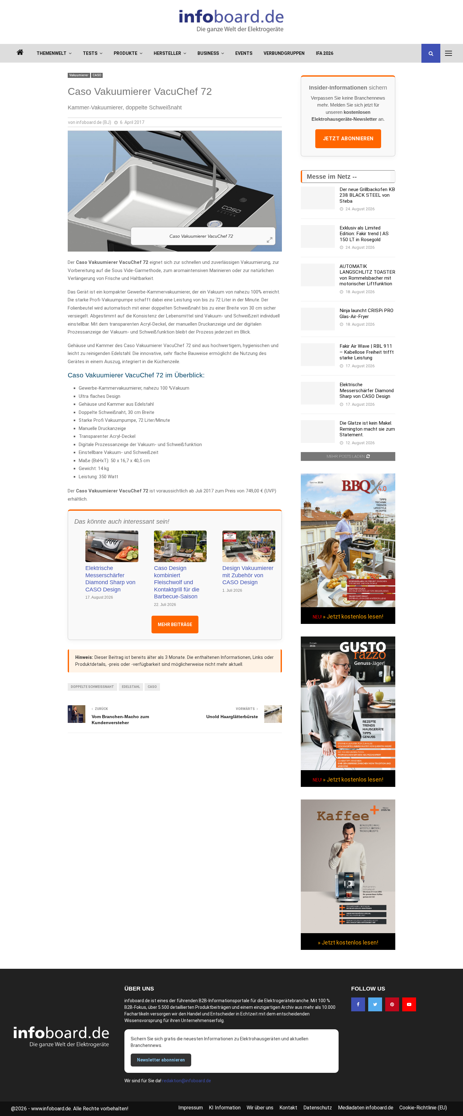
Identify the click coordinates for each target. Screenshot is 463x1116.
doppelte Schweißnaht (92, 687)
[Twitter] (375, 1004)
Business (208, 53)
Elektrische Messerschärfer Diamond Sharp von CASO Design (110, 579)
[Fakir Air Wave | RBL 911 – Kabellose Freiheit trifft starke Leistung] (318, 354)
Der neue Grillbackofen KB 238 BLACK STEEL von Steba (367, 195)
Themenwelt (51, 53)
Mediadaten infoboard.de (365, 1108)
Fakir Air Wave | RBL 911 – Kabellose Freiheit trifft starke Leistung (367, 352)
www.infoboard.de (51, 1109)
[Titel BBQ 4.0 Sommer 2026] (348, 605)
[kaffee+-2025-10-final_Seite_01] (348, 931)
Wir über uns (260, 1108)
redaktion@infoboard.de (186, 1080)
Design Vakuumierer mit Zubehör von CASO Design (247, 575)
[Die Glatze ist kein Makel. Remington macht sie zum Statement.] (318, 431)
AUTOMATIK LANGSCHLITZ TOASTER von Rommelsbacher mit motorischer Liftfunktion (367, 275)
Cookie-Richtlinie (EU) (423, 1108)
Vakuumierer (79, 75)
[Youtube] (409, 1004)
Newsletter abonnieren (161, 1059)
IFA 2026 (324, 53)
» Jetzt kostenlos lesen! (353, 616)
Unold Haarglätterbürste (232, 716)
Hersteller (167, 53)
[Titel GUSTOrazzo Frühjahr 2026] (348, 768)
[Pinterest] (392, 1004)
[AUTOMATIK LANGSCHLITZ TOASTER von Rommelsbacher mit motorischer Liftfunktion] (318, 275)
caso (152, 687)
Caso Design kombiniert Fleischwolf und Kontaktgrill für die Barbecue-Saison (176, 582)
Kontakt (288, 1108)
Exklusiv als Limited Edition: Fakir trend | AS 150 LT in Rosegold (364, 233)
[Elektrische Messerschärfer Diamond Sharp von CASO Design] (318, 393)
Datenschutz (317, 1108)
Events (243, 53)
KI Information (225, 1108)
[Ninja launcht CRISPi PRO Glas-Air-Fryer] (318, 319)
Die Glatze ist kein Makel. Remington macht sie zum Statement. (367, 429)
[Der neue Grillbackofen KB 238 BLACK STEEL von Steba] (318, 198)
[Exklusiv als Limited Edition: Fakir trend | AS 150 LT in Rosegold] (318, 236)
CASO (97, 75)
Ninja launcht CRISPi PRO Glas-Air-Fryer (366, 313)
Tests (90, 53)
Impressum (190, 1108)
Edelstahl (131, 687)
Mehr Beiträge (175, 624)
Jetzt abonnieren (348, 139)
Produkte (125, 53)
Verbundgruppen (284, 53)
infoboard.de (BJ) (93, 122)
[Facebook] (358, 1004)
